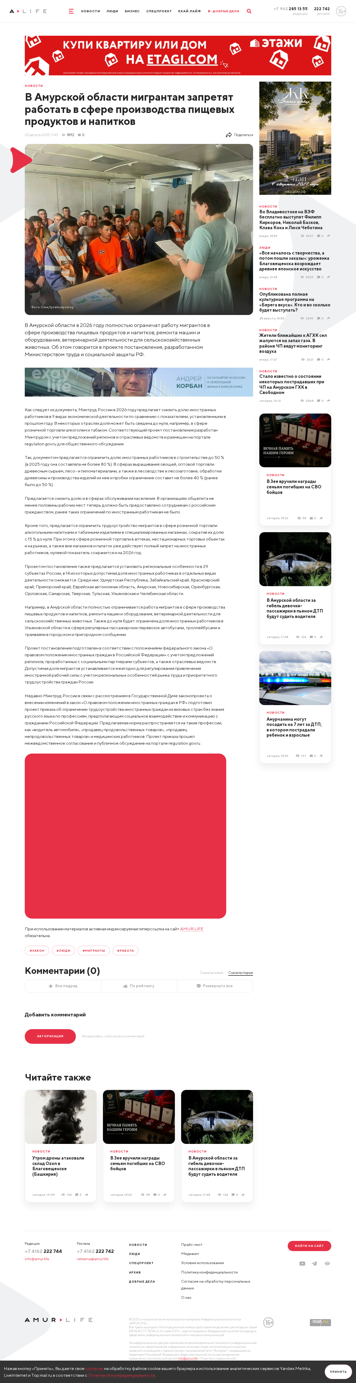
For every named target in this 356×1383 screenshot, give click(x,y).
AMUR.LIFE (192, 928)
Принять (338, 1371)
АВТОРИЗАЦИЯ (50, 1036)
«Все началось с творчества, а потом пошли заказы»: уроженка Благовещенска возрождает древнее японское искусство (294, 261)
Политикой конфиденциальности (121, 1375)
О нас (186, 1297)
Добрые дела (142, 1281)
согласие (94, 1368)
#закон (37, 950)
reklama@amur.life (93, 1259)
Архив (135, 1272)
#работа (125, 950)
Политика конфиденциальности (209, 1272)
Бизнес (132, 11)
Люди (112, 11)
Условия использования (202, 1262)
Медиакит (190, 1253)
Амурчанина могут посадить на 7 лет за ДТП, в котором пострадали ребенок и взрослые (294, 727)
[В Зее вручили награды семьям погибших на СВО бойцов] (322, 518)
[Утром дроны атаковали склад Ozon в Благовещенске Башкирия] (87, 1194)
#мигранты (94, 950)
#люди (63, 950)
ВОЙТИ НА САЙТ (309, 1245)
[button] (327, 1263)
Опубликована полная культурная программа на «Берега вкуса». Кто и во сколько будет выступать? (294, 302)
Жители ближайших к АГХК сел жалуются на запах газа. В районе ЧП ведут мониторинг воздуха (293, 343)
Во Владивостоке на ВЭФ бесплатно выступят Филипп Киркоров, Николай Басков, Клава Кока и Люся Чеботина (291, 220)
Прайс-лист (191, 1244)
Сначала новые (211, 972)
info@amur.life (37, 1259)
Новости (90, 11)
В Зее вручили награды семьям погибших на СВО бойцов (294, 487)
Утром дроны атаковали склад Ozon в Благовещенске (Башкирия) (58, 1166)
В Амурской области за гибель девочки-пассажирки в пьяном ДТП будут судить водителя (295, 608)
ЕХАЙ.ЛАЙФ (189, 11)
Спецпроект (159, 11)
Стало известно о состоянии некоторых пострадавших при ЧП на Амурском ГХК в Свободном (291, 384)
